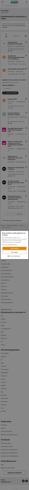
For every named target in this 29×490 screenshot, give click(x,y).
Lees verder (24, 242)
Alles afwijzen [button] (14, 252)
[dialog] (14, 245)
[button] (14, 244)
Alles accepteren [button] (14, 248)
